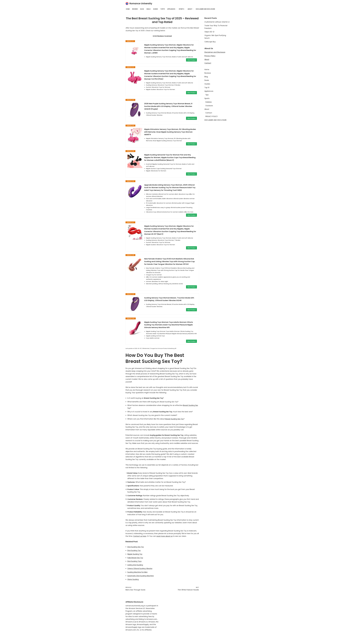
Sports (206, 98)
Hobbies (208, 102)
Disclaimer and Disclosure (214, 52)
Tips (207, 95)
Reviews (135, 9)
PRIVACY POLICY (211, 116)
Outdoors (209, 106)
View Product (191, 60)
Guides (155, 9)
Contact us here (139, 536)
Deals (149, 9)
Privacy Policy (209, 56)
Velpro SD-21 (209, 32)
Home (128, 9)
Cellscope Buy (210, 42)
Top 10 (162, 9)
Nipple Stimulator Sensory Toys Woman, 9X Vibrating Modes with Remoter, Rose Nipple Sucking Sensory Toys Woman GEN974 (170, 132)
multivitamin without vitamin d (216, 22)
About (206, 59)
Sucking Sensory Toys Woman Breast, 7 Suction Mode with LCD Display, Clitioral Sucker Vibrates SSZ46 (169, 299)
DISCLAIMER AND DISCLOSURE (205, 9)
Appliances (208, 91)
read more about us (164, 536)
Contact (207, 63)
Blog (142, 9)
